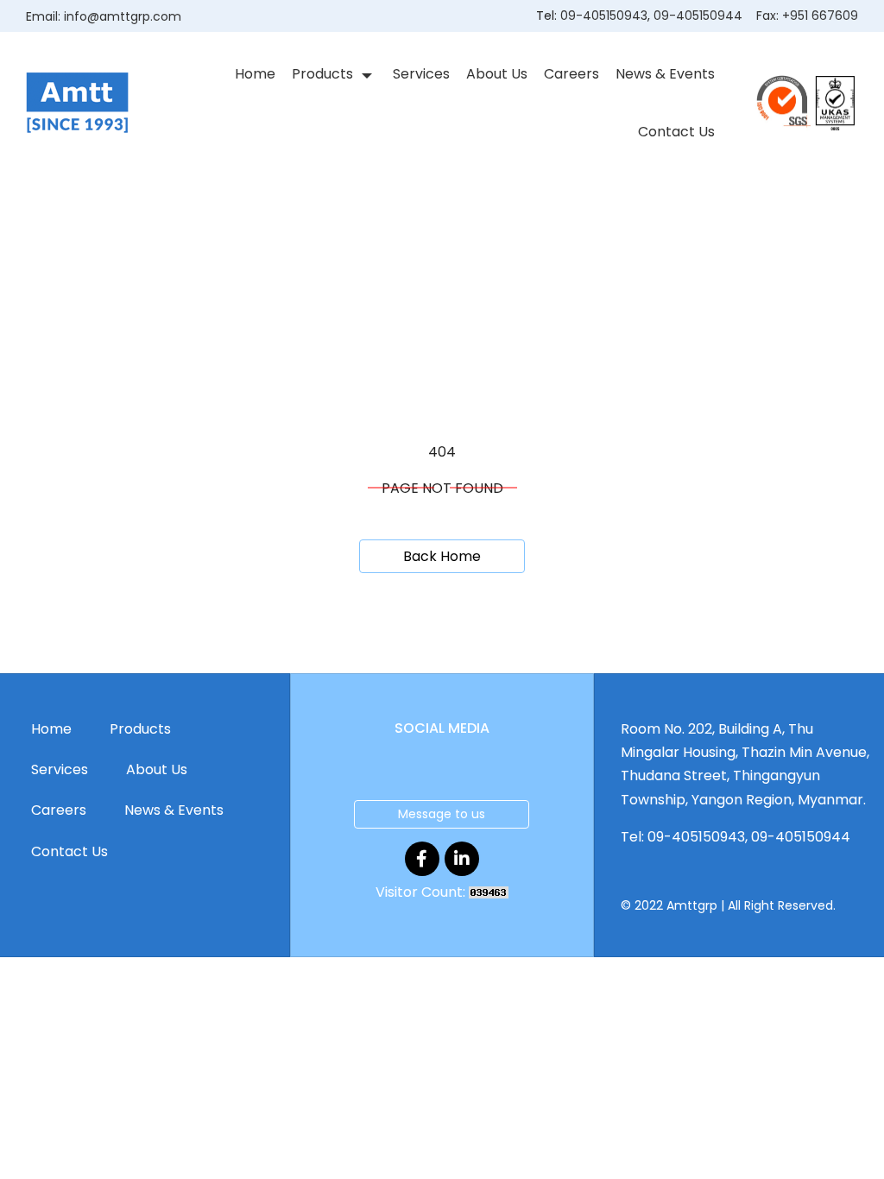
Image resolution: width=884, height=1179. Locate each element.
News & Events (665, 74)
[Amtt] (77, 102)
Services (421, 74)
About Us (496, 74)
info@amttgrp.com (122, 16)
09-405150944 (698, 15)
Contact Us (676, 132)
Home (255, 74)
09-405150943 (603, 15)
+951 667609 (820, 15)
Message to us (441, 814)
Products (322, 74)
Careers (571, 74)
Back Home (442, 556)
